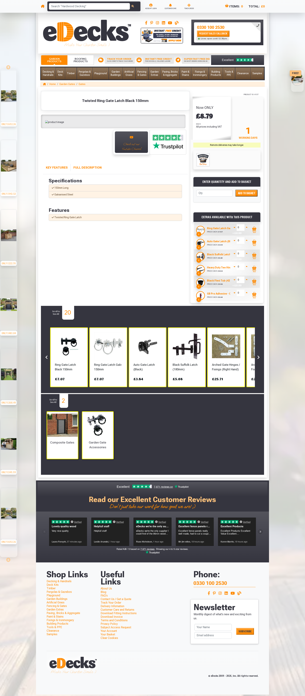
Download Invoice (112, 616)
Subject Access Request (116, 627)
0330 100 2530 (210, 27)
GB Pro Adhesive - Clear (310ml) (226, 293)
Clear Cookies (109, 638)
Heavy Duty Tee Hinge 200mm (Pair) (228, 267)
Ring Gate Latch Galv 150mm (224, 228)
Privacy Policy (109, 623)
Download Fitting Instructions (119, 613)
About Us (106, 588)
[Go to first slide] (106, 144)
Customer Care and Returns (117, 609)
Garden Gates (67, 84)
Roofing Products (81, 60)
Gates (82, 84)
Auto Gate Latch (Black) (221, 241)
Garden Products (54, 60)
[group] (8, 104)
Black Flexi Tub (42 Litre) (222, 280)
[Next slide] (8, 558)
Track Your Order (111, 602)
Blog (103, 592)
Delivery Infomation (112, 606)
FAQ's (104, 595)
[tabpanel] (227, 32)
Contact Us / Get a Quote (116, 599)
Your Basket (108, 634)
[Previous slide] (46, 144)
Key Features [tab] (57, 167)
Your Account (109, 631)
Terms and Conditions (114, 620)
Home (52, 84)
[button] (48, 73)
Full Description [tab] (87, 167)
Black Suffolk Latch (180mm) (224, 254)
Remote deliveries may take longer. (227, 145)
